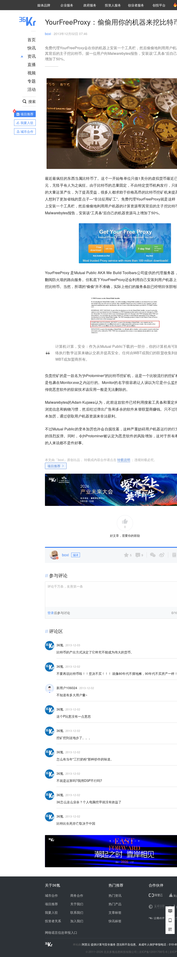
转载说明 (123, 459)
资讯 (31, 56)
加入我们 (76, 921)
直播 (31, 64)
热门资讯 (115, 895)
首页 (31, 39)
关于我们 (76, 904)
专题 (31, 81)
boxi (48, 33)
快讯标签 (115, 921)
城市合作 (51, 895)
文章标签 (115, 912)
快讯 (31, 48)
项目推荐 (53, 466)
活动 (31, 89)
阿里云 (86, 944)
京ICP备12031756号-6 (153, 952)
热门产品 (115, 904)
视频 (31, 72)
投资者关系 (53, 921)
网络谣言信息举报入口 (61, 932)
